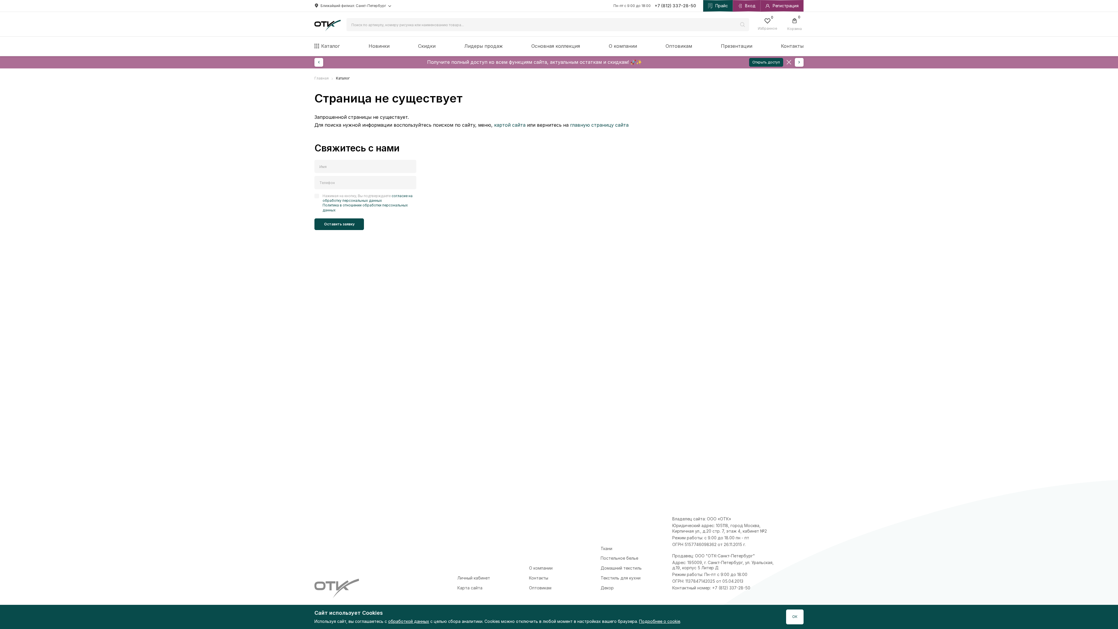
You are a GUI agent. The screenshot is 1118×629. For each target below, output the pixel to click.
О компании (623, 46)
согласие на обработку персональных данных (368, 198)
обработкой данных (408, 621)
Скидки (427, 46)
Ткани (606, 548)
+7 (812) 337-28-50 (675, 5)
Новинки (379, 46)
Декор (607, 587)
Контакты (792, 46)
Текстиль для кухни (621, 577)
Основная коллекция (555, 46)
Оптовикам (679, 46)
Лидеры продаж (483, 46)
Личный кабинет (473, 577)
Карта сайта (469, 587)
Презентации (736, 46)
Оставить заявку (339, 224)
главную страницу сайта (599, 125)
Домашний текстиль (621, 568)
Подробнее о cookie (659, 621)
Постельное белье (619, 558)
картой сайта (510, 125)
